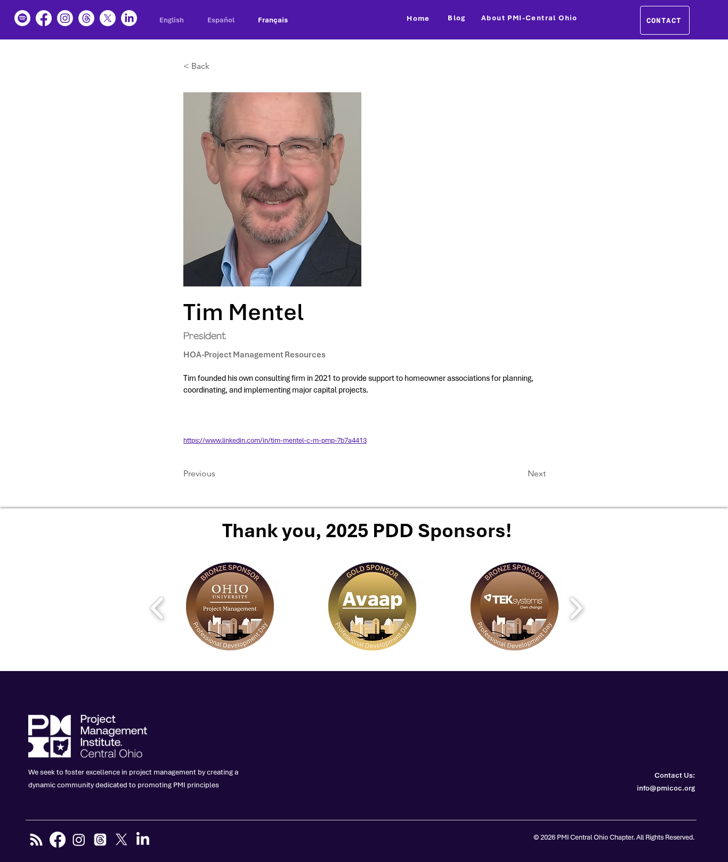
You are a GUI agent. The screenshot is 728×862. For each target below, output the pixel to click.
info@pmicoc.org (666, 788)
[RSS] (36, 840)
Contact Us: (674, 775)
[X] (108, 18)
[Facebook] (44, 18)
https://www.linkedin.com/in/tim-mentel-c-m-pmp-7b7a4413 (275, 440)
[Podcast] (22, 18)
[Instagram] (65, 18)
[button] (218, 66)
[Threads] (86, 18)
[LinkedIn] (129, 18)
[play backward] (157, 607)
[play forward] (576, 607)
